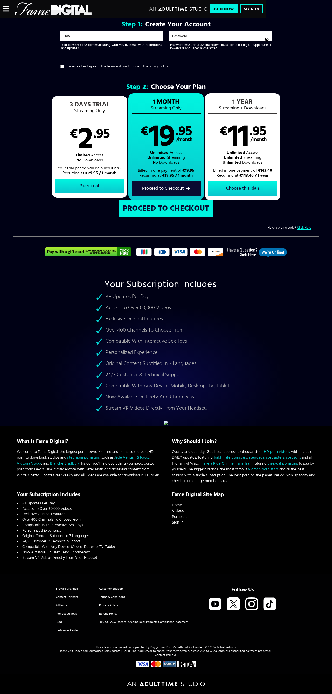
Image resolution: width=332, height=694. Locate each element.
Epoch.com (81, 650)
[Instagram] (251, 604)
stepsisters (275, 457)
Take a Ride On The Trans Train (227, 463)
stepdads (256, 457)
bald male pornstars (230, 457)
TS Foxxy (142, 457)
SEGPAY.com (215, 650)
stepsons (293, 457)
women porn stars (263, 469)
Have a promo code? (289, 227)
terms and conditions (121, 66)
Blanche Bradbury (65, 463)
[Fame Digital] (53, 9)
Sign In (251, 9)
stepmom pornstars (83, 457)
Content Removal (166, 654)
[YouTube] (215, 604)
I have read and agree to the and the (117, 66)
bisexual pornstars (282, 463)
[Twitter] (233, 604)
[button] (89, 147)
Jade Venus (123, 457)
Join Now (223, 9)
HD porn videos (277, 452)
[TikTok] (269, 604)
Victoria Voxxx (29, 463)
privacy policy (158, 66)
